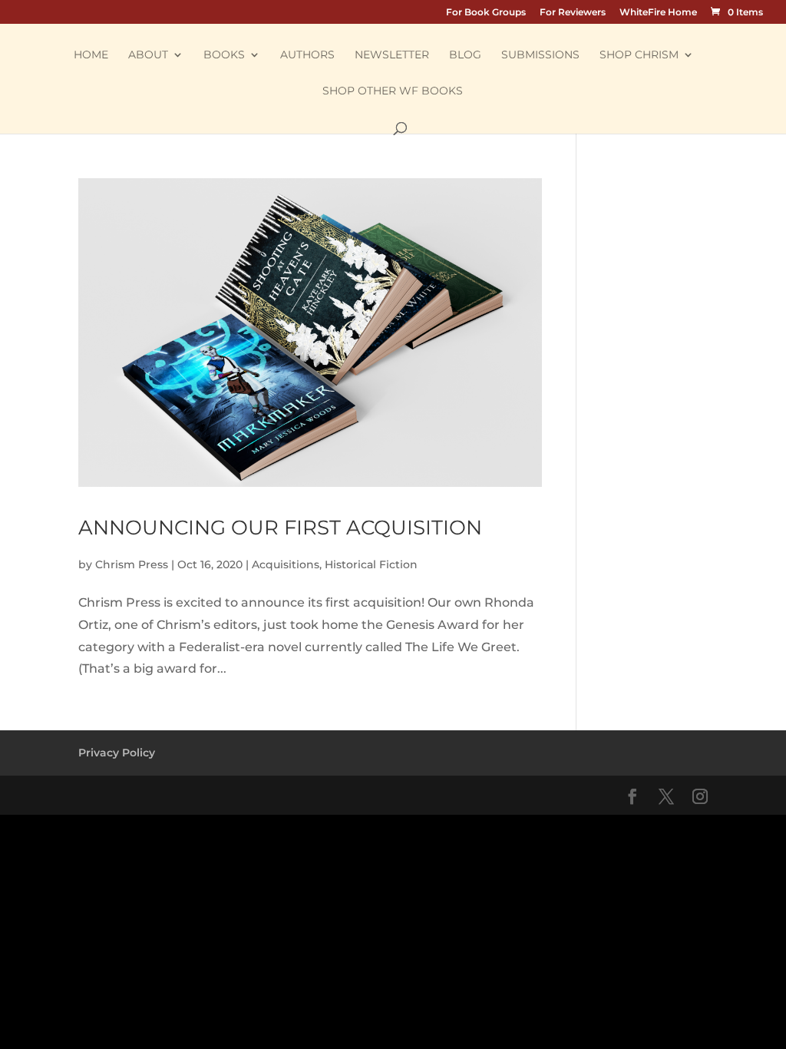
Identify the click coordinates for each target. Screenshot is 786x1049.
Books (224, 55)
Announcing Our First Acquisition (280, 527)
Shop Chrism (639, 55)
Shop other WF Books (392, 91)
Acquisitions (285, 564)
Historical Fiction (371, 564)
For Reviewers (573, 13)
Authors (307, 55)
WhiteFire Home (658, 13)
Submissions (540, 55)
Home (91, 55)
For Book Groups (486, 13)
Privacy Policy (116, 752)
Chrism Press (131, 564)
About (148, 55)
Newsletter (392, 55)
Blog (465, 55)
